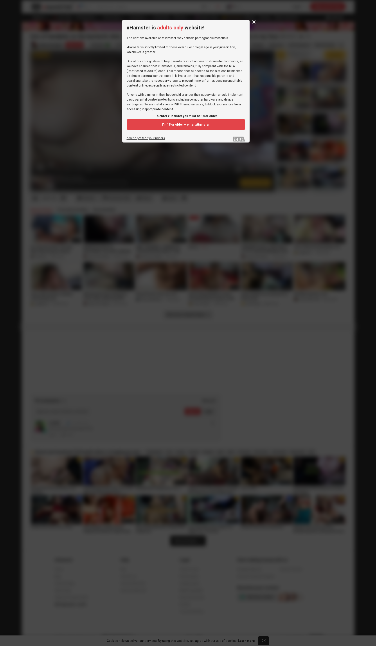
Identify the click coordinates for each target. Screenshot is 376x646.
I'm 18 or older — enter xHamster (186, 124)
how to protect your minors (146, 138)
